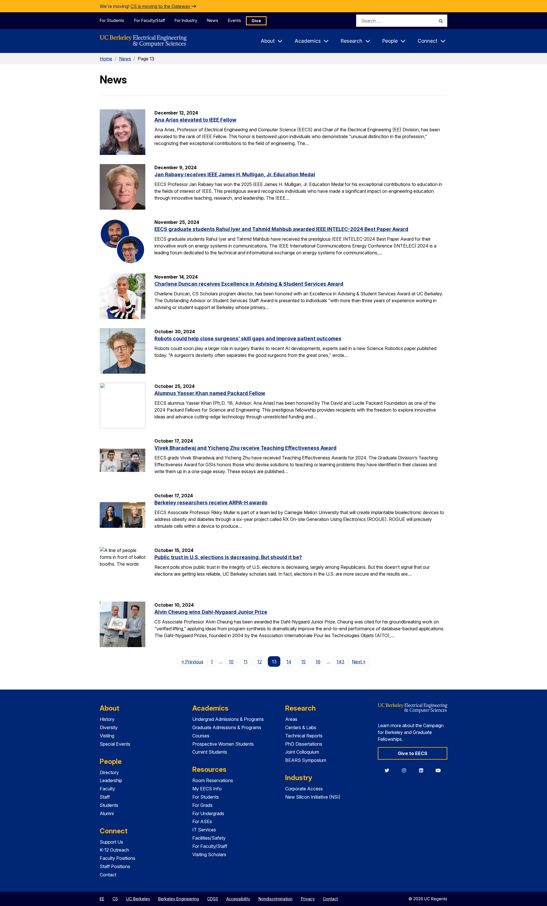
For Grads (202, 805)
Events (234, 20)
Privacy (308, 898)
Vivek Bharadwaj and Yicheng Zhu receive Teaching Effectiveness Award (245, 448)
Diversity (109, 727)
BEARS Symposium (305, 760)
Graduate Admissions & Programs (226, 727)
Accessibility (238, 898)
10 (231, 661)
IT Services (204, 830)
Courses (200, 736)
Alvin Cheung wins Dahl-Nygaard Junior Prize (210, 612)
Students (109, 805)
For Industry (186, 20)
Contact (108, 875)
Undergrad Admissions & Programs (228, 719)
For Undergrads (208, 813)
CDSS (212, 898)
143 (340, 661)
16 (318, 661)
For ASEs (202, 821)
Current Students (209, 752)
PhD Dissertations (303, 744)
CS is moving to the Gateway (160, 6)
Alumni (107, 813)
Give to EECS (412, 753)
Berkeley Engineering (178, 898)
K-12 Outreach (114, 850)
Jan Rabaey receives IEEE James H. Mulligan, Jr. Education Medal (234, 174)
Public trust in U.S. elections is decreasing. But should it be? (228, 557)
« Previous (194, 661)
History (107, 719)
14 (288, 661)
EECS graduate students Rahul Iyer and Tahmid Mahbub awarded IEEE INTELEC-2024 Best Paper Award (281, 229)
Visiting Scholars (209, 854)
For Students (112, 20)
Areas (291, 719)
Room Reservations (212, 780)
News (212, 20)
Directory (109, 772)
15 (303, 661)
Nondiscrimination (275, 898)
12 (259, 661)
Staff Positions (115, 866)
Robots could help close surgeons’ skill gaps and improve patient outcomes (247, 338)
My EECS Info (207, 789)
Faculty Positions (117, 858)
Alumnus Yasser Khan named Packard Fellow (209, 393)
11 (246, 661)
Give (256, 20)
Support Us (111, 842)
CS (115, 898)
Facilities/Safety (209, 838)
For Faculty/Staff (149, 20)
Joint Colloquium (302, 752)
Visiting (107, 736)
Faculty (107, 789)
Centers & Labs (300, 727)
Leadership (111, 780)
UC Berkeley (138, 898)
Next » (360, 661)
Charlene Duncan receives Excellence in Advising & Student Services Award (248, 284)
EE (102, 898)
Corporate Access (304, 789)
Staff (105, 797)
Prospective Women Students (223, 744)
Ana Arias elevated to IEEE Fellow (195, 120)
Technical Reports (304, 736)
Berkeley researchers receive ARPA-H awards (211, 503)
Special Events (115, 744)
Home (106, 59)
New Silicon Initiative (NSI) (312, 797)
